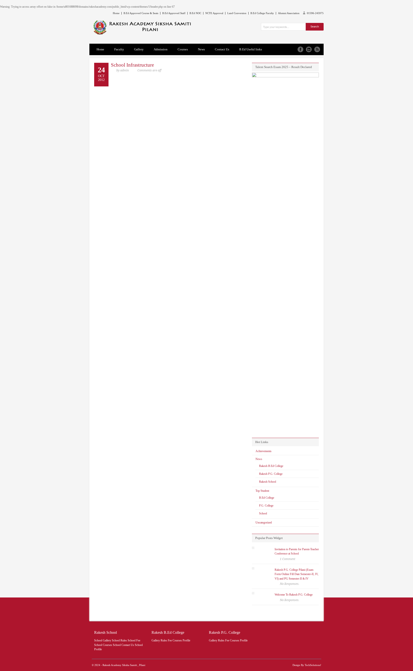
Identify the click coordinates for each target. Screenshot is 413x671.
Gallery (139, 49)
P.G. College (266, 505)
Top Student (262, 490)
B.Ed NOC (195, 13)
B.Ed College (266, 497)
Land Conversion (236, 13)
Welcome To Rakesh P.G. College (294, 594)
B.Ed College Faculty (262, 13)
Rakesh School (267, 481)
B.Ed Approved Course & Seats (141, 13)
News (201, 49)
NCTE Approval (214, 13)
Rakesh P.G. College (271, 474)
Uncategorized (263, 522)
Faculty (119, 49)
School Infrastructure (132, 65)
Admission (161, 49)
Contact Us (222, 49)
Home (116, 13)
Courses (183, 49)
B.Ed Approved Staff (173, 13)
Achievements (263, 451)
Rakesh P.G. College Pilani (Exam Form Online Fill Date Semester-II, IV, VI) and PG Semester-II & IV (296, 574)
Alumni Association (288, 13)
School (263, 513)
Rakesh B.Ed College (271, 466)
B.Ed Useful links (250, 49)
